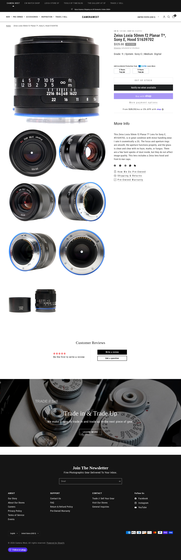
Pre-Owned (18, 17)
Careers (11, 506)
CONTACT (97, 493)
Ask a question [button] (112, 358)
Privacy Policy (15, 511)
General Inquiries (100, 506)
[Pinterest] (125, 165)
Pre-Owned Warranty (60, 511)
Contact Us (55, 498)
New (8, 17)
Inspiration (46, 17)
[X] (120, 165)
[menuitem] (9, 17)
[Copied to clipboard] (135, 165)
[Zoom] (101, 35)
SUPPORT (55, 493)
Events (11, 519)
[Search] (168, 17)
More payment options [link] (143, 102)
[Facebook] (115, 165)
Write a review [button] (112, 352)
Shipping (117, 48)
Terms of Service (16, 515)
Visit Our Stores (100, 502)
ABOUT (11, 493)
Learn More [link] (151, 66)
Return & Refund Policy (61, 506)
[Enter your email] (119, 481)
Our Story (12, 498)
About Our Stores (16, 502)
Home (8, 26)
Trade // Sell (61, 17)
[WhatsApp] (130, 165)
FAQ (52, 502)
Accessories (32, 17)
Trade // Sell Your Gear (103, 498)
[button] (90, 432)
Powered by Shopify (56, 543)
